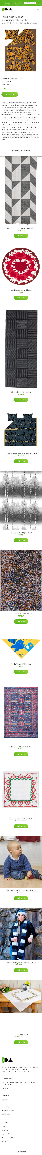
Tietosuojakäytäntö (8, 1137)
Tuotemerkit (14, 79)
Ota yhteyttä (5, 1130)
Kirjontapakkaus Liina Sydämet (21, 819)
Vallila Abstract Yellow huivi (21, 664)
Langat (3, 1103)
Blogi (3, 1127)
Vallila (21, 79)
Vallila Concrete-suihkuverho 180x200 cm (21, 228)
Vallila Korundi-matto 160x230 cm (21, 746)
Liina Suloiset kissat (21, 1035)
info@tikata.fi (5, 1089)
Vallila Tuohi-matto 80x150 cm (21, 392)
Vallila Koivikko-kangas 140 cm (21, 533)
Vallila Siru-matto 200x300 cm (21, 614)
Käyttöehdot (5, 1134)
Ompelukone (5, 1107)
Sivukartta (4, 1141)
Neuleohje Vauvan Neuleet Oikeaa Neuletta (21, 891)
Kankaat (4, 1100)
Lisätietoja (9, 94)
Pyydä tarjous (30, 3)
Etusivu (3, 23)
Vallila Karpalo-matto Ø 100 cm (21, 290)
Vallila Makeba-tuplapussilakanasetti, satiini (21, 454)
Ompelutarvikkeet (7, 1110)
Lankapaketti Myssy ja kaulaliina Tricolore (21, 963)
